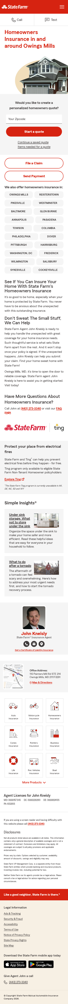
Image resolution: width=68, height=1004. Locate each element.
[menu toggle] (61, 6)
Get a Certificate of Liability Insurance (34, 650)
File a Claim (34, 163)
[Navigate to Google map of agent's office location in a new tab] (42, 644)
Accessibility (11, 924)
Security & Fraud (13, 919)
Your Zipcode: (17, 119)
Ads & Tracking (12, 913)
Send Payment (34, 176)
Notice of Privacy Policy (17, 935)
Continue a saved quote (33, 142)
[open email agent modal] (34, 644)
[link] (17, 6)
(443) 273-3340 (31, 408)
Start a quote (34, 131)
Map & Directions (42, 682)
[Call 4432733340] (26, 644)
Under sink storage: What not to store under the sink (19, 520)
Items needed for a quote (34, 146)
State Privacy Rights (15, 940)
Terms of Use (11, 929)
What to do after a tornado (20, 563)
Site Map (9, 945)
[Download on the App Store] (15, 964)
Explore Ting (13, 479)
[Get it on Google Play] (41, 964)
